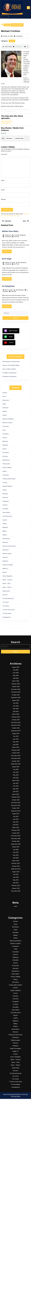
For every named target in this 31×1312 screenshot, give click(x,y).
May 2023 (16, 775)
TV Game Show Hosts (8, 609)
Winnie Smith (15, 361)
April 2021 (16, 824)
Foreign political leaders (9, 478)
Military (4, 531)
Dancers (4, 437)
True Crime (5, 602)
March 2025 (15, 714)
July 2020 (15, 849)
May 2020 (16, 855)
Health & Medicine (7, 486)
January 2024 (16, 753)
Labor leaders (6, 512)
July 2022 (15, 783)
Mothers (4, 535)
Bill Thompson (21, 235)
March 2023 (15, 780)
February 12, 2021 (10, 262)
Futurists (4, 482)
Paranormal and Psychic (9, 546)
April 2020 (16, 858)
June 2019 (16, 877)
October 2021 (16, 808)
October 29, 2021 (9, 235)
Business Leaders (7, 422)
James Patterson (6, 123)
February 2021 (16, 830)
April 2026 (16, 678)
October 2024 (16, 728)
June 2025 (16, 706)
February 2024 (16, 750)
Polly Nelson (13, 372)
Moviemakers (6, 538)
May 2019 (16, 880)
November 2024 (15, 725)
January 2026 (16, 686)
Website (3, 199)
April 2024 (16, 744)
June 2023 (16, 772)
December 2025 (15, 689)
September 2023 (15, 764)
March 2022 (15, 794)
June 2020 (16, 852)
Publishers (5, 561)
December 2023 (15, 755)
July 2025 (15, 703)
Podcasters (5, 549)
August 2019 (15, 871)
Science (4, 572)
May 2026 (16, 675)
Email (3, 190)
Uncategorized (6, 617)
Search (6, 17)
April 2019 (16, 882)
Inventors (5, 505)
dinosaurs (9, 138)
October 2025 (16, 695)
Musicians (5, 542)
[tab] (28, 7)
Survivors (5, 594)
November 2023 (15, 758)
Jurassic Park (19, 138)
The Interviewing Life (8, 598)
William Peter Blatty (6, 121)
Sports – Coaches (7, 579)
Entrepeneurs (6, 460)
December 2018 (15, 891)
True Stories (5, 606)
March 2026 (15, 681)
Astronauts (5, 407)
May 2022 (16, 788)
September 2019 (15, 869)
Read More (7, 252)
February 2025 (16, 717)
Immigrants (5, 501)
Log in (15, 906)
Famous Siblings (7, 467)
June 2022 (16, 786)
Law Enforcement (7, 516)
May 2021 (16, 822)
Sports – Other (6, 583)
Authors (6, 25)
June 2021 (16, 819)
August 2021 (15, 813)
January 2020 (16, 866)
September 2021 (15, 811)
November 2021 (15, 805)
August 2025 (15, 700)
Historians (5, 493)
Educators (5, 456)
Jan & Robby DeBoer (13, 365)
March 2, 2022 (9, 290)
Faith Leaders (6, 463)
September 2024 (15, 730)
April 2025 (16, 711)
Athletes (4, 411)
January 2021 (16, 833)
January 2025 (16, 719)
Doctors (4, 448)
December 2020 (15, 835)
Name (3, 180)
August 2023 (15, 766)
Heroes (4, 490)
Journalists (5, 508)
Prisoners (5, 557)
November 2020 (15, 838)
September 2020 (15, 844)
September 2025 (15, 697)
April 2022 (16, 791)
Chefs (4, 430)
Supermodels (6, 591)
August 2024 (15, 733)
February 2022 (16, 797)
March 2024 (15, 747)
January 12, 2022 (8, 36)
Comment (4, 154)
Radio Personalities (7, 564)
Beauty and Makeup (7, 419)
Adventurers (5, 400)
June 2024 (16, 739)
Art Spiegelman (8, 286)
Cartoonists (5, 426)
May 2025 (16, 708)
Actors (4, 396)
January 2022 (16, 800)
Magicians (5, 527)
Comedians (5, 433)
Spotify (11, 336)
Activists (4, 392)
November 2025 (15, 692)
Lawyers (4, 520)
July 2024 (15, 736)
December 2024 (15, 722)
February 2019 (16, 885)
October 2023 (16, 761)
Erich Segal (6, 259)
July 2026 (15, 670)
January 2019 (16, 888)
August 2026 (15, 667)
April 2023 (16, 777)
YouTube (11, 342)
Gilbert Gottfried (11, 369)
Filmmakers (5, 475)
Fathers (4, 471)
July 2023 (15, 769)
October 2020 (16, 841)
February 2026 (16, 683)
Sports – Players (6, 587)
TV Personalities (6, 613)
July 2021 (15, 816)
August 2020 (15, 846)
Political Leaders (6, 553)
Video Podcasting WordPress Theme (14, 1094)
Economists (5, 452)
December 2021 (15, 802)
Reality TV (5, 568)
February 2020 (16, 863)
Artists (4, 404)
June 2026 (16, 672)
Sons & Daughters (7, 576)
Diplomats (5, 441)
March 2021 (15, 827)
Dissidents (5, 445)
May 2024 (16, 741)
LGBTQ (4, 523)
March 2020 (15, 860)
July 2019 (15, 874)
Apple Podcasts (13, 330)
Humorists (5, 497)
